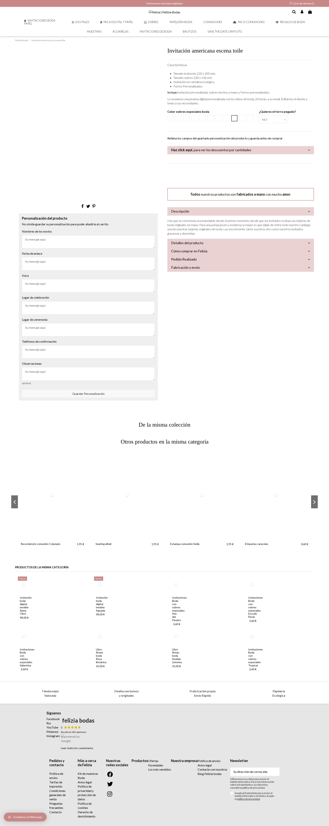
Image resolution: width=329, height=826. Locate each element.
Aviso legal (85, 782)
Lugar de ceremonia (34, 319)
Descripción (180, 211)
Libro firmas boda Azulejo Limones (177, 656)
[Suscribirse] (274, 772)
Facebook (53, 719)
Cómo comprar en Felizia (189, 251)
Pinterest (52, 731)
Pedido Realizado (184, 259)
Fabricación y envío (185, 267)
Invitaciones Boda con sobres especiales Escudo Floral (255, 607)
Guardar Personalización (88, 393)
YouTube (52, 727)
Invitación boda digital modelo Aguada (102, 604)
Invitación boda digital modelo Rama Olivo (26, 605)
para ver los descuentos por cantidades (211, 150)
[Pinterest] (93, 206)
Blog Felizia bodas (210, 774)
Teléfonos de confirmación (39, 341)
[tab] (240, 150)
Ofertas (153, 761)
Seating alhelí (103, 543)
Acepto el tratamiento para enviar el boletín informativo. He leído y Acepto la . (254, 796)
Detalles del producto (187, 243)
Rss (48, 723)
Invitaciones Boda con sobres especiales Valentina (27, 657)
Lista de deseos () (303, 3)
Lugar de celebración (35, 297)
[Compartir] (82, 206)
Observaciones (32, 363)
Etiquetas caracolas (256, 543)
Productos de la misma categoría (42, 567)
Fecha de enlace (32, 253)
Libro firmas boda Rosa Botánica (101, 656)
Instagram (53, 736)
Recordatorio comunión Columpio (40, 543)
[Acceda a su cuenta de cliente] (302, 12)
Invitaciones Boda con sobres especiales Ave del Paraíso (179, 609)
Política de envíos (209, 761)
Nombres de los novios (37, 231)
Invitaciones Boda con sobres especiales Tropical (255, 657)
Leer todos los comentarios (77, 748)
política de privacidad (248, 798)
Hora (25, 275)
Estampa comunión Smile (185, 543)
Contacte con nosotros (212, 769)
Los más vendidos (159, 769)
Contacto (55, 812)
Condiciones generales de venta (57, 795)
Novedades (155, 765)
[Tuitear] (88, 206)
